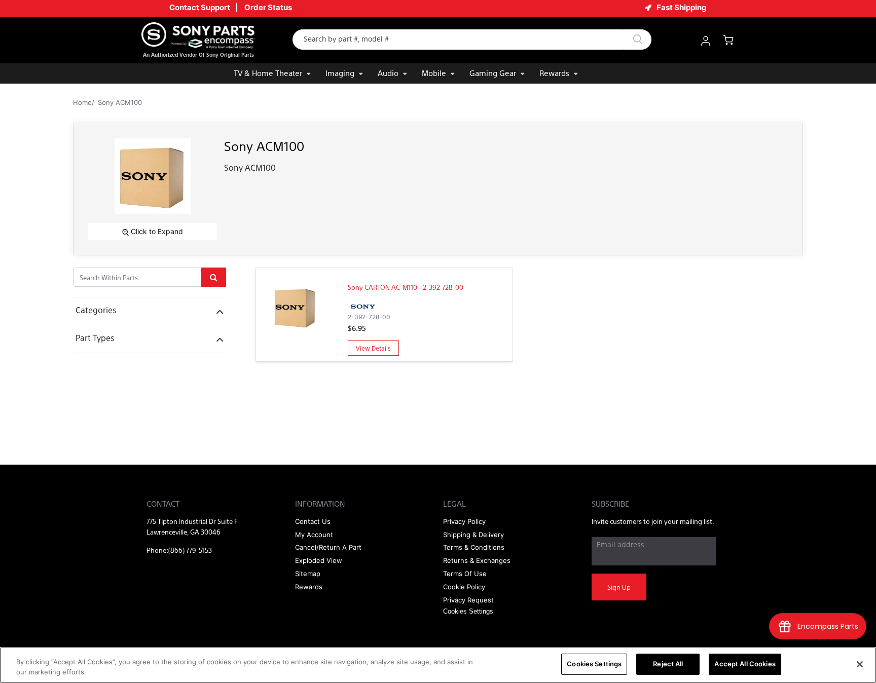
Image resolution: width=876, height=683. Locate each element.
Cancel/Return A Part (328, 547)
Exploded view (318, 560)
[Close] (860, 664)
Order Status (268, 7)
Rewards (554, 73)
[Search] (637, 39)
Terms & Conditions (473, 547)
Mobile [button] (434, 73)
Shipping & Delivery (473, 534)
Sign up (619, 587)
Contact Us (313, 521)
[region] (438, 665)
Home (82, 102)
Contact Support (199, 7)
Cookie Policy (464, 587)
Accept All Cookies (744, 664)
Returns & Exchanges (476, 560)
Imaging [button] (339, 73)
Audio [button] (388, 73)
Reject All (668, 664)
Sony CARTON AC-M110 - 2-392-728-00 (405, 287)
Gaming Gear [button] (492, 73)
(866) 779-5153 (190, 550)
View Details (373, 348)
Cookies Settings (594, 664)
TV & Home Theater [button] (268, 73)
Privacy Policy (464, 521)
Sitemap (307, 574)
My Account (314, 534)
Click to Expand (156, 231)
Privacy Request (468, 600)
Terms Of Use (465, 574)
